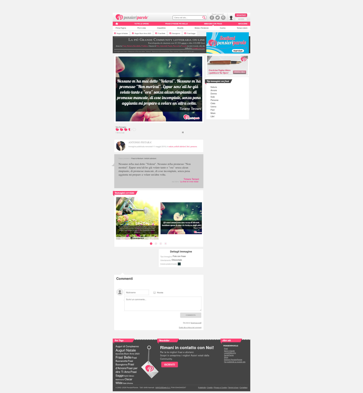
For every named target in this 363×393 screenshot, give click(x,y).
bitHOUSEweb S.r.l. (163, 387)
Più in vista (141, 28)
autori (183, 43)
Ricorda (160, 292)
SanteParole (229, 355)
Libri (212, 116)
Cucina (222, 28)
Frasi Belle (161, 33)
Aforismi (129, 46)
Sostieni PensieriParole (227, 43)
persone (193, 146)
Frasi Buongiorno (124, 362)
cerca (198, 17)
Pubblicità (202, 387)
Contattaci (243, 387)
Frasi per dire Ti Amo (127, 370)
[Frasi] (116, 25)
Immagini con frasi (213, 23)
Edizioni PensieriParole (233, 359)
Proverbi (184, 46)
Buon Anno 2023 (132, 353)
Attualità (180, 28)
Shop (226, 357)
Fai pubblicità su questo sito (234, 362)
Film (157, 46)
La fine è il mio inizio (189, 181)
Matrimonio (120, 379)
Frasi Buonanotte (126, 359)
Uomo (213, 106)
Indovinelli (163, 46)
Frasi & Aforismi (137, 158)
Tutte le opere (141, 23)
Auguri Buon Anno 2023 (143, 33)
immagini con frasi (198, 48)
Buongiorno (176, 33)
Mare (213, 112)
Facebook (212, 17)
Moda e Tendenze (202, 28)
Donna (214, 93)
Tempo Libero (242, 28)
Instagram (223, 17)
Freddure (144, 46)
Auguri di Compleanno (127, 346)
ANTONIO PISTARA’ (140, 142)
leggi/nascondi (196, 323)
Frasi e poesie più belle (176, 23)
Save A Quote (229, 351)
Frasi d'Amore (125, 366)
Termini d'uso (233, 387)
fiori (188, 146)
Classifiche (161, 28)
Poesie (170, 46)
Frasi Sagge (191, 33)
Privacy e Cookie (220, 387)
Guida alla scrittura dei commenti (190, 327)
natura (170, 146)
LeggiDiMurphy (230, 353)
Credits (210, 387)
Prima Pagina (121, 28)
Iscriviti (169, 364)
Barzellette (137, 46)
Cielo (213, 103)
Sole (213, 96)
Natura (214, 86)
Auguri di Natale (122, 33)
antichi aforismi (180, 146)
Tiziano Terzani (191, 179)
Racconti (176, 46)
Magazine (242, 23)
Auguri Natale (126, 350)
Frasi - (132, 17)
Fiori (213, 109)
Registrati (241, 15)
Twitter (217, 17)
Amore (214, 90)
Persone (214, 99)
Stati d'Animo (128, 383)
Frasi (124, 46)
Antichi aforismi (150, 158)
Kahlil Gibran (129, 376)
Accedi (241, 19)
